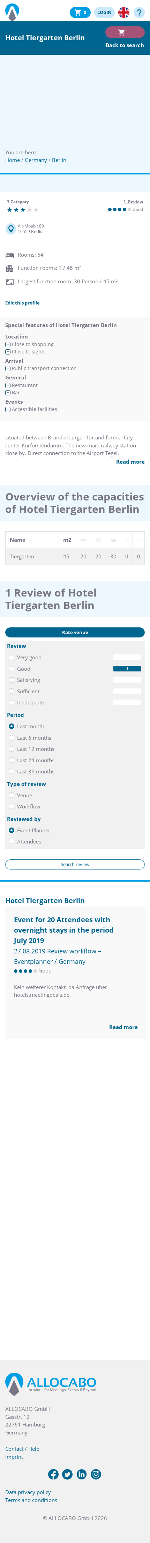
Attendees (29, 841)
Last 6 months (34, 737)
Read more (130, 461)
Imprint (14, 1456)
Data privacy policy (28, 1492)
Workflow (28, 806)
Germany (36, 159)
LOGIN (104, 12)
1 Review (133, 202)
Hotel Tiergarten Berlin (45, 900)
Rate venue (75, 632)
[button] (136, 1508)
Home (12, 159)
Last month (30, 726)
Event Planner (33, 830)
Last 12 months (35, 748)
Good (23, 668)
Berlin (59, 159)
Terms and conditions (31, 1500)
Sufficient (28, 691)
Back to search (125, 45)
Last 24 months (35, 760)
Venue (24, 795)
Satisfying (28, 679)
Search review (75, 864)
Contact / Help (22, 1448)
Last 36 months (35, 771)
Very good (29, 657)
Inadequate (30, 702)
